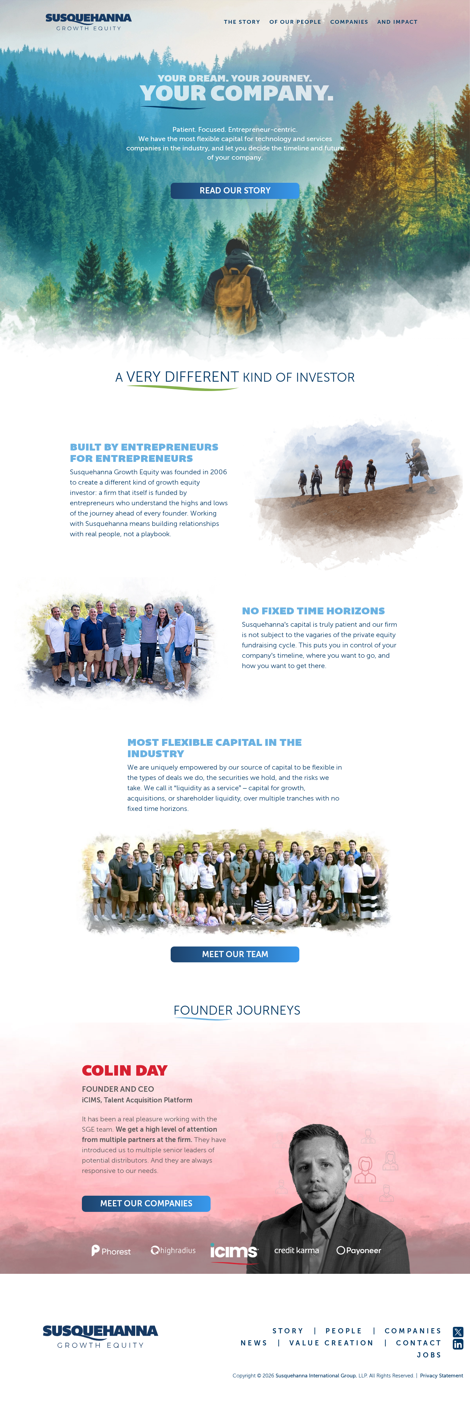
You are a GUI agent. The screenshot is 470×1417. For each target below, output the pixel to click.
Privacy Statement (441, 1376)
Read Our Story (235, 190)
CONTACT (419, 1343)
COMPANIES (413, 1331)
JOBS (429, 1355)
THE (242, 22)
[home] (87, 22)
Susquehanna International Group (316, 1376)
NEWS (254, 1343)
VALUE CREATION (332, 1343)
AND (397, 22)
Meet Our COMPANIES (318, 1203)
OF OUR (295, 22)
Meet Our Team (235, 954)
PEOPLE (344, 1331)
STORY (289, 1331)
